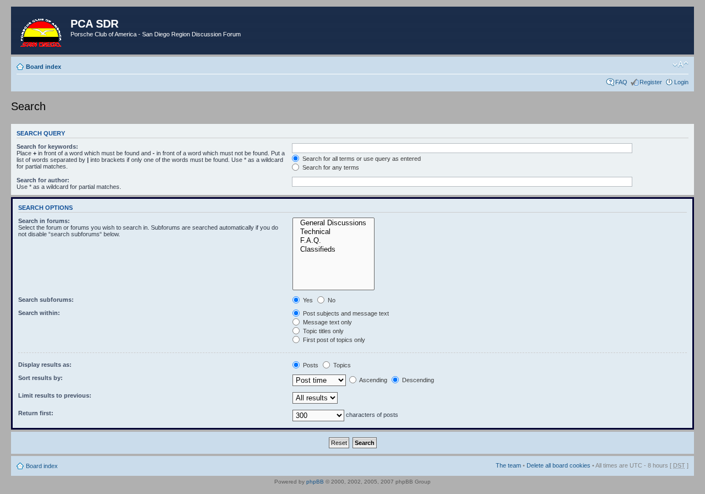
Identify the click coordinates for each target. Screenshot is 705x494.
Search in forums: (44, 221)
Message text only (326, 322)
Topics (341, 365)
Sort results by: (40, 377)
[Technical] (333, 231)
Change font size (680, 64)
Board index (43, 66)
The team (508, 465)
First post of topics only (333, 339)
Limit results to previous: (54, 395)
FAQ (621, 82)
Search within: (39, 313)
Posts (309, 365)
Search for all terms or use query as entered (361, 158)
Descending (417, 380)
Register (650, 82)
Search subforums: (46, 299)
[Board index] (42, 30)
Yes (307, 300)
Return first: (35, 413)
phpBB (315, 482)
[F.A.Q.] (333, 240)
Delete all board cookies (558, 465)
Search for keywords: (47, 146)
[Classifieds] (333, 249)
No (330, 300)
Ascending (372, 380)
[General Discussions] (333, 223)
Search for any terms (330, 167)
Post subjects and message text (345, 313)
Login (681, 82)
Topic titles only (322, 331)
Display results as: (45, 364)
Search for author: (43, 180)
